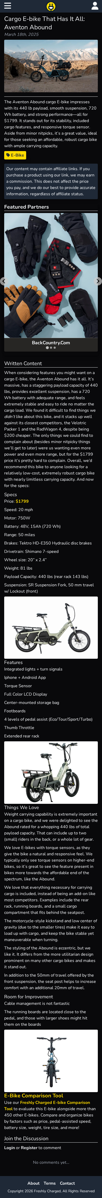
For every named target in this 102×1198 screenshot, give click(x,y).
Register (29, 1148)
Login (9, 1148)
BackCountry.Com (51, 343)
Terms (50, 1183)
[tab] (47, 347)
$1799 (22, 501)
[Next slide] (98, 281)
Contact (67, 1183)
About (33, 1183)
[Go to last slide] (4, 281)
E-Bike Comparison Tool (33, 1095)
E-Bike (17, 155)
